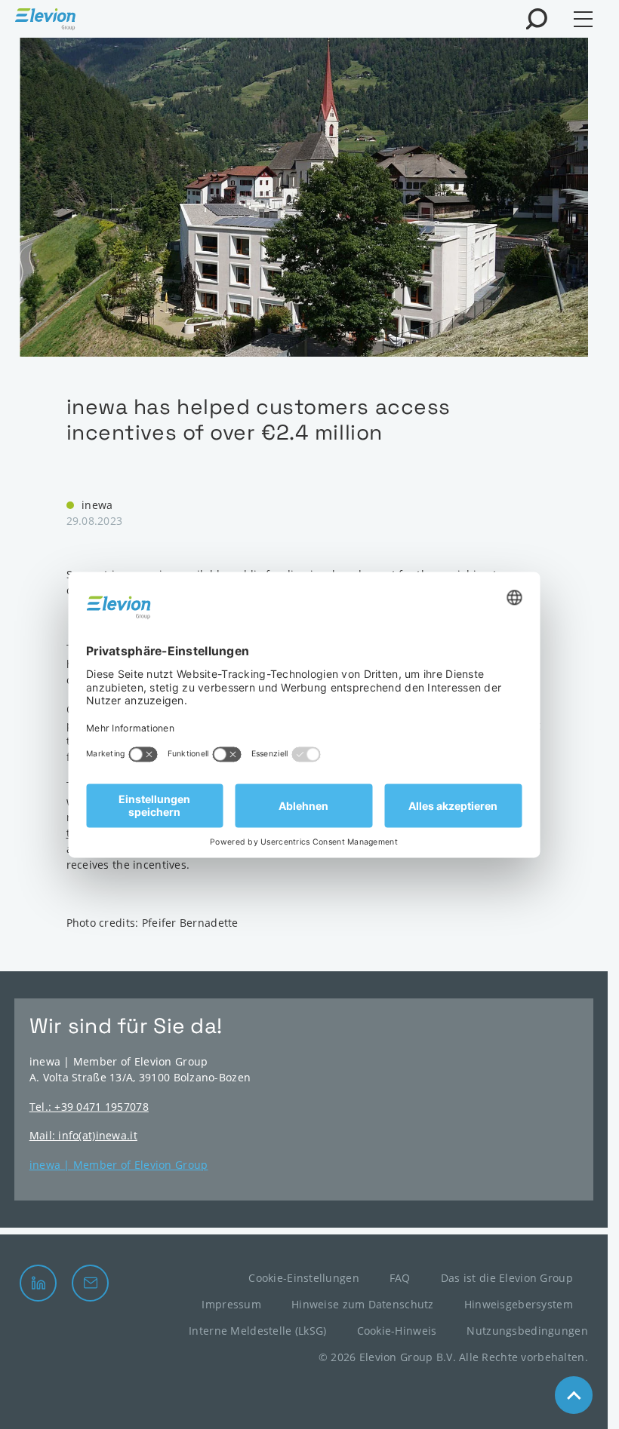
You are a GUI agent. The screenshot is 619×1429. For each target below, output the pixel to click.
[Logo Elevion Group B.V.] (45, 21)
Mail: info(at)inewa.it (83, 1135)
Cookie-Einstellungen (303, 1278)
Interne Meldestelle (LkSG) (257, 1330)
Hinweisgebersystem (518, 1304)
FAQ (400, 1278)
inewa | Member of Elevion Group (118, 1165)
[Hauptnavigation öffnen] (583, 19)
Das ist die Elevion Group (507, 1278)
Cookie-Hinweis (397, 1330)
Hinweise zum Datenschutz (362, 1304)
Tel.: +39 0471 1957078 (89, 1106)
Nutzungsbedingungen (527, 1330)
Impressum (231, 1304)
